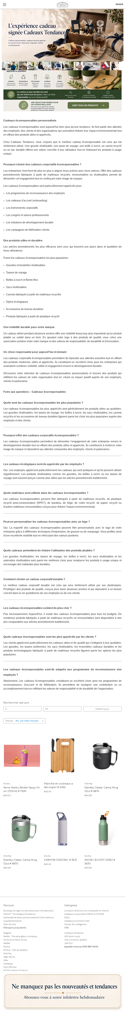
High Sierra (9, 956)
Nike (5, 960)
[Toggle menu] (4, 4)
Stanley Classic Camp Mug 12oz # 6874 (101, 789)
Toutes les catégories (75, 924)
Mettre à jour (102, 709)
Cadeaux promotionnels (77, 921)
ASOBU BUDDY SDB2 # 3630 (99, 861)
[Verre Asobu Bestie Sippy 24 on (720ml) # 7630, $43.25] (22, 756)
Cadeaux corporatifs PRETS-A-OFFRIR (84, 914)
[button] (62, 992)
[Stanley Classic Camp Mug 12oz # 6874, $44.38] (103, 756)
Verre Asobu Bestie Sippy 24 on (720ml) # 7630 (21, 789)
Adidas (6, 943)
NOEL (67, 917)
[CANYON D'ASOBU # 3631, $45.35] (62, 828)
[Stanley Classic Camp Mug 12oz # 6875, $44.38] (22, 828)
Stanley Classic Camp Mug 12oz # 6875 (20, 861)
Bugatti (7, 933)
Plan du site (9, 924)
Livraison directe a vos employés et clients (86, 910)
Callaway (8, 963)
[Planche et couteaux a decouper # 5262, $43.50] (62, 756)
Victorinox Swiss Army (15, 939)
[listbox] (30, 720)
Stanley (7, 953)
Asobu (6, 946)
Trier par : (9, 721)
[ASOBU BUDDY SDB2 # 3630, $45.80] (103, 828)
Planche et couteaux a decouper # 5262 (58, 785)
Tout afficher (10, 967)
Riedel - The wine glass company (20, 936)
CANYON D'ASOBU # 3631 (60, 859)
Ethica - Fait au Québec (15, 950)
